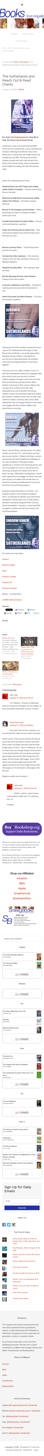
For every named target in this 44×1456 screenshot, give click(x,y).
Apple (22, 888)
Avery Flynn (14, 722)
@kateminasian (13, 1422)
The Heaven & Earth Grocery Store (15, 1129)
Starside (6, 1019)
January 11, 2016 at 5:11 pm (25, 788)
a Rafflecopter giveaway (12, 600)
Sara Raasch (8, 957)
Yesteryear (7, 1138)
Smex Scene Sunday (20, 1267)
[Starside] (39, 1024)
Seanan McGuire (9, 1103)
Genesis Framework (14, 1450)
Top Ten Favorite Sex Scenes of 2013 (26, 1273)
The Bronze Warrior (10, 1146)
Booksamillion (22, 898)
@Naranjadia (14, 1433)
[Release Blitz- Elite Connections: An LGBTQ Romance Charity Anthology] (29, 641)
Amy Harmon (7, 1030)
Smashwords (22, 893)
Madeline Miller (8, 965)
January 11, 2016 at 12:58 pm (21, 725)
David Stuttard (8, 1165)
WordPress (27, 1450)
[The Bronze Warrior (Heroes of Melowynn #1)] (39, 1151)
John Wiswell (8, 1066)
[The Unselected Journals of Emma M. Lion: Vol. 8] (39, 1078)
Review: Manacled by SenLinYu (24, 1261)
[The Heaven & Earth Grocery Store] (39, 1134)
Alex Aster (7, 1021)
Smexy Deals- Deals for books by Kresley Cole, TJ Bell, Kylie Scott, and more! (26, 1241)
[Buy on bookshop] (22, 835)
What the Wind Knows (11, 1028)
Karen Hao (7, 1159)
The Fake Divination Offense (13, 955)
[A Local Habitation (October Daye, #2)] (39, 1106)
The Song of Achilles (10, 963)
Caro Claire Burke (9, 1139)
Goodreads (32, 1405)
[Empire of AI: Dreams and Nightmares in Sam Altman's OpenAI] (39, 1159)
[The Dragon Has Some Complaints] (39, 1069)
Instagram (9, 1427)
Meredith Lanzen (9, 1058)
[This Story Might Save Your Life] (39, 1016)
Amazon (22, 878)
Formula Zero (8, 1056)
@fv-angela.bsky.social (17, 1405)
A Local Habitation (9, 1101)
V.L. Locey (7, 1148)
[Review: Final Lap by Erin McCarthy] (10, 665)
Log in (36, 1450)
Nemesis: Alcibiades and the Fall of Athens (18, 1163)
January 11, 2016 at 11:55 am (21, 698)
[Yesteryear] (39, 1142)
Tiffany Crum (8, 1013)
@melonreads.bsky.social (19, 1411)
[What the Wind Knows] (39, 1033)
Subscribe (22, 1208)
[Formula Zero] (39, 1061)
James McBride (8, 1131)
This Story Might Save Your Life (14, 1011)
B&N (22, 883)
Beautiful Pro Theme (28, 1447)
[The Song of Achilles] (39, 968)
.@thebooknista (12, 1416)
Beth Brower (8, 1077)
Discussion (17, 684)
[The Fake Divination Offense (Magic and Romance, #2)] (39, 960)
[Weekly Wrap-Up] (11, 646)
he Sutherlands (19, 137)
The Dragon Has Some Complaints (15, 1064)
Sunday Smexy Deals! (20, 1298)
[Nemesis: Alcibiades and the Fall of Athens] (39, 1168)
